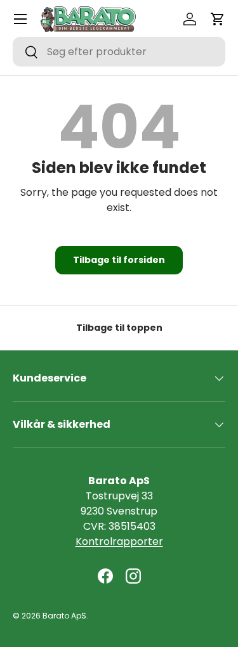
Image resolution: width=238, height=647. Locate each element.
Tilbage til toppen (119, 327)
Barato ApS (64, 615)
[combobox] (119, 52)
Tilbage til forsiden (119, 259)
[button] (218, 19)
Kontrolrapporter (119, 541)
